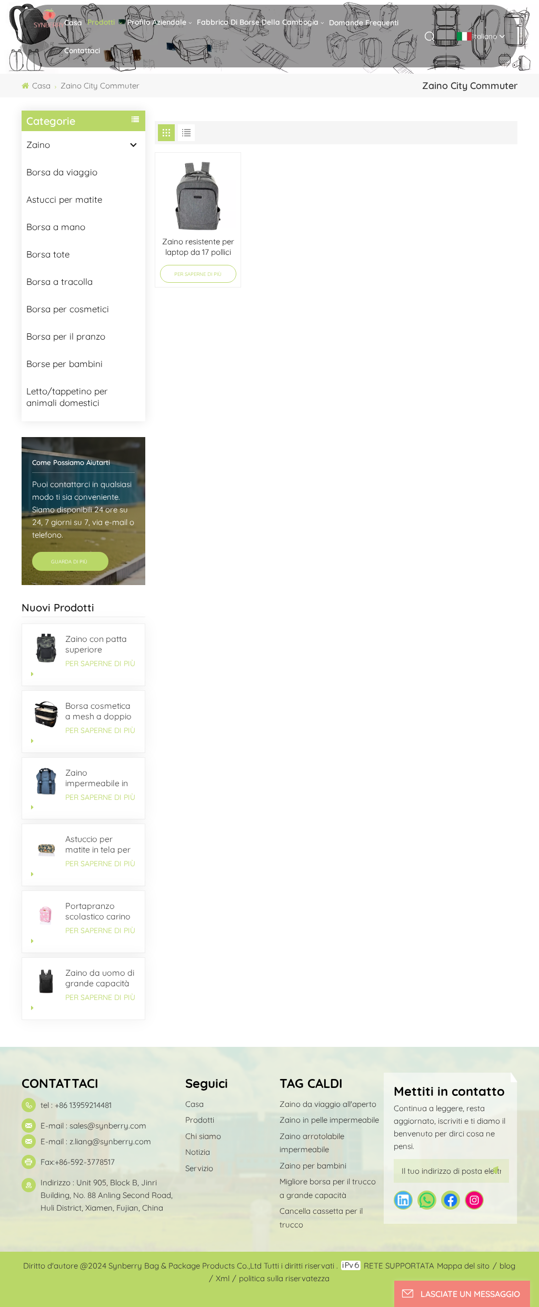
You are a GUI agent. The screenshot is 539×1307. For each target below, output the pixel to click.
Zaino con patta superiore (96, 644)
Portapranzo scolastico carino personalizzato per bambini (98, 911)
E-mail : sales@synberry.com (93, 1126)
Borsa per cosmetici (67, 308)
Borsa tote (47, 254)
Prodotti (102, 22)
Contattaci (82, 50)
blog (507, 1266)
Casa (73, 22)
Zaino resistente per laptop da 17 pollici (198, 246)
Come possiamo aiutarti (71, 462)
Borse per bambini (64, 363)
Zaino (38, 144)
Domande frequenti (363, 22)
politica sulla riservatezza (284, 1278)
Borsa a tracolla (59, 281)
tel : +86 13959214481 (76, 1105)
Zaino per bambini (313, 1166)
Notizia (197, 1152)
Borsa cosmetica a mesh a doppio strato (98, 710)
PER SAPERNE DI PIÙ (100, 663)
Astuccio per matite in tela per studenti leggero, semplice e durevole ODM (98, 844)
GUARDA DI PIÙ (70, 561)
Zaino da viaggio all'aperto (328, 1104)
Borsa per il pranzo (65, 336)
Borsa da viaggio (61, 171)
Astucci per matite (64, 199)
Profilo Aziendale (156, 22)
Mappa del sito (463, 1266)
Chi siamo (203, 1136)
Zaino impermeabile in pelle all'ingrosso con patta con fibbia (98, 777)
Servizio (199, 1168)
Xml (222, 1278)
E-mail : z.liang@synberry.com (96, 1141)
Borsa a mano (55, 226)
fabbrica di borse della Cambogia (257, 22)
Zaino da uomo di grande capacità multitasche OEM (99, 977)
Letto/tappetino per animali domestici (67, 396)
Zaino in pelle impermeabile (329, 1120)
